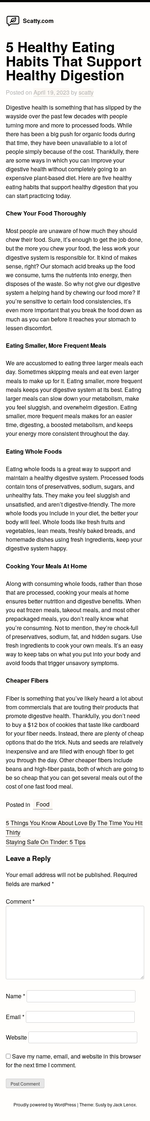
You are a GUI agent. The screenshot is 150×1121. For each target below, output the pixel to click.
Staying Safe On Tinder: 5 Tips (46, 842)
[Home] (13, 26)
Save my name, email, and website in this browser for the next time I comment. (73, 1060)
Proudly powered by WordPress (45, 1104)
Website (16, 1037)
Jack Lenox (124, 1104)
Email (15, 1017)
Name (15, 996)
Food (43, 804)
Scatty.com (38, 20)
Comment (20, 901)
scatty (86, 92)
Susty (100, 1104)
